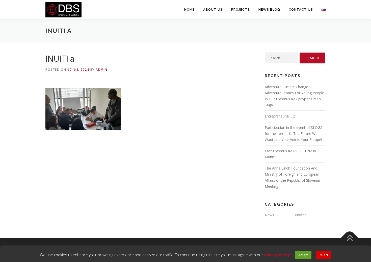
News (269, 214)
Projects (240, 9)
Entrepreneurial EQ (280, 116)
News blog (269, 9)
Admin (102, 69)
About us (213, 9)
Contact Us (301, 9)
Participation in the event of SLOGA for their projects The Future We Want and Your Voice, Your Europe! (294, 133)
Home (189, 9)
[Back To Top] (350, 238)
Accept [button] (303, 255)
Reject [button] (323, 255)
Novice (300, 214)
